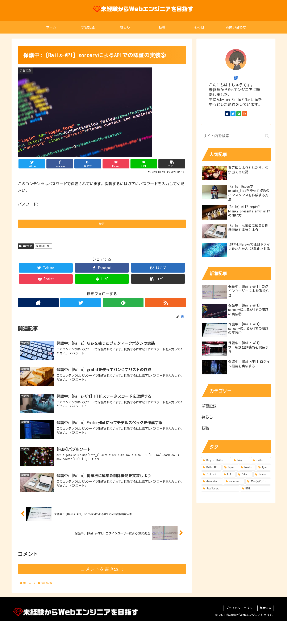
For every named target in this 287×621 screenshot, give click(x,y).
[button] (267, 135)
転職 (205, 428)
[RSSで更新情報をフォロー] (165, 302)
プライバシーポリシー (240, 608)
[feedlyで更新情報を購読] (123, 302)
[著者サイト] (38, 302)
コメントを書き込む (102, 569)
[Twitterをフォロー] (80, 302)
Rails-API (45, 246)
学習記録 (27, 246)
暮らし (207, 417)
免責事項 (265, 608)
